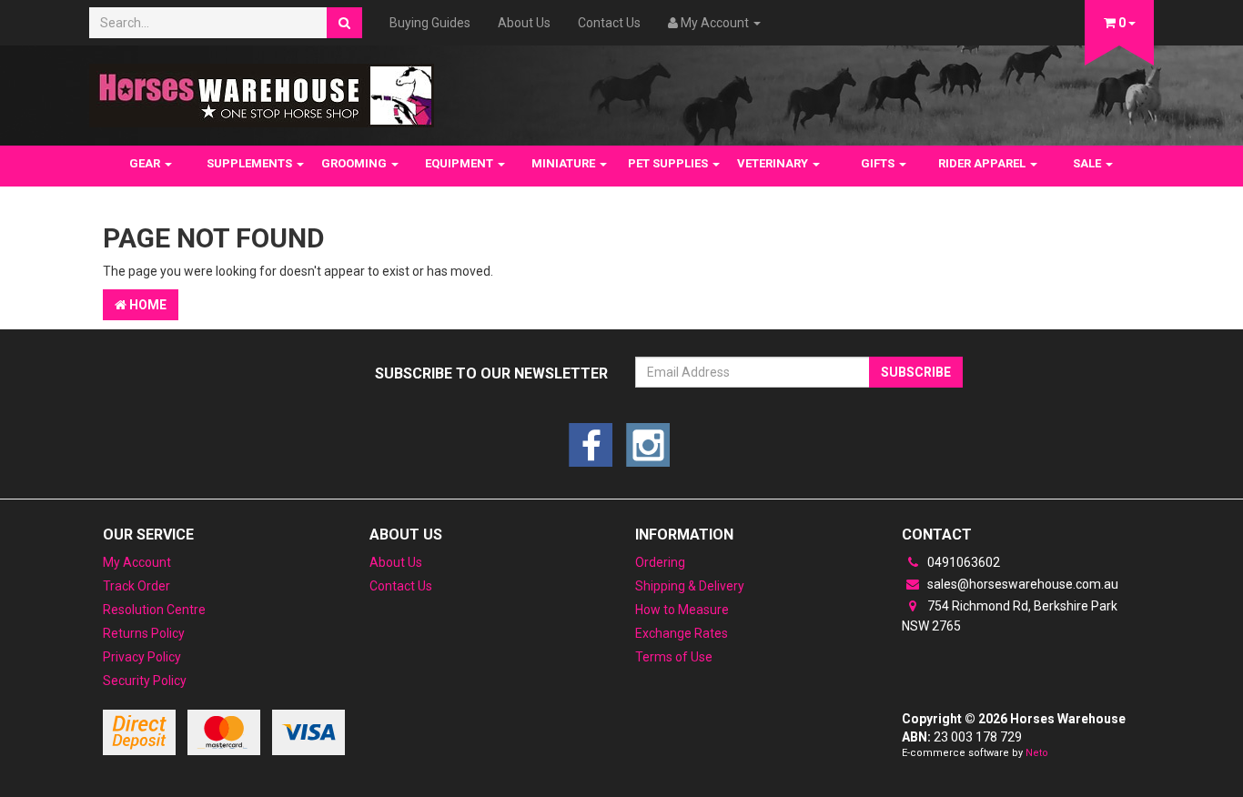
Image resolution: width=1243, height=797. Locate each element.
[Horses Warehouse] (261, 90)
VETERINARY (774, 163)
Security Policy (145, 680)
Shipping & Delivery (689, 586)
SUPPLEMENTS (251, 163)
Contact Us (609, 22)
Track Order (136, 586)
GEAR (146, 163)
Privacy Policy (142, 657)
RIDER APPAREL (983, 163)
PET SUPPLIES (669, 163)
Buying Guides (429, 22)
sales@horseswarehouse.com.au (1021, 584)
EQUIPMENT (460, 163)
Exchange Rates (681, 633)
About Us (524, 22)
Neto (1037, 753)
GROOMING (355, 163)
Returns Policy (144, 633)
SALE (1088, 163)
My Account (137, 562)
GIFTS (879, 163)
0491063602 (962, 562)
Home (146, 305)
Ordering (660, 562)
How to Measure (682, 609)
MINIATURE (564, 163)
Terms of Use (673, 657)
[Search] (344, 22)
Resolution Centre (154, 609)
